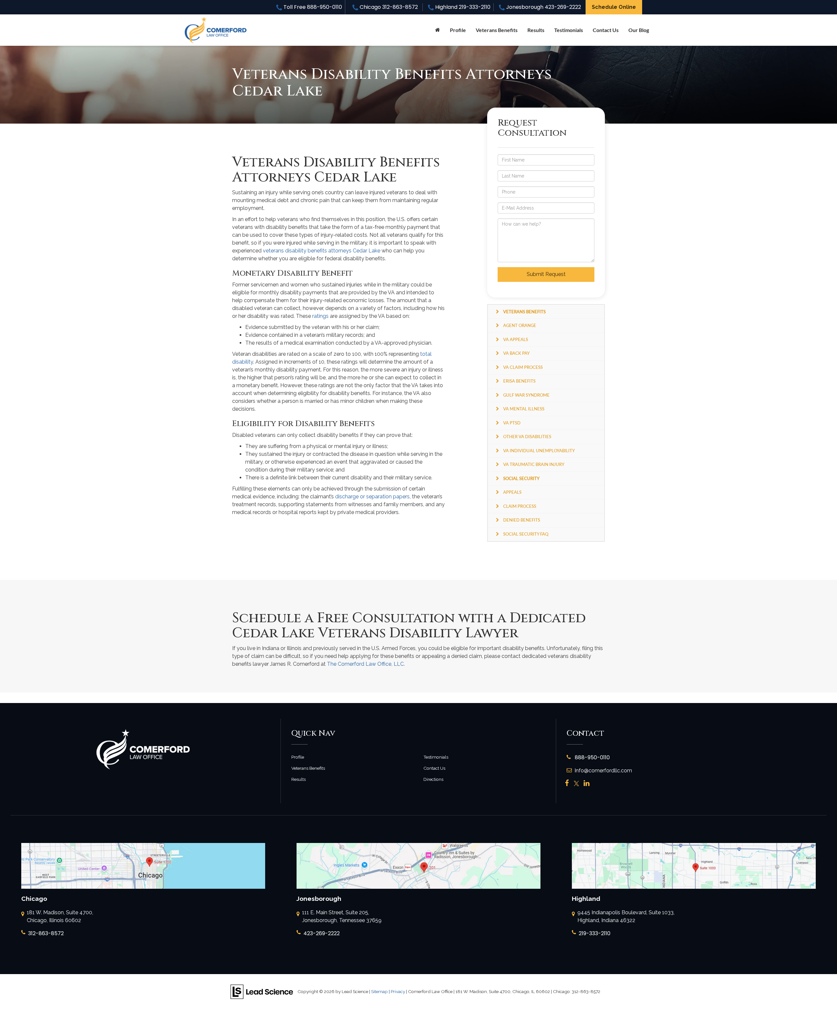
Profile (458, 30)
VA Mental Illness (523, 408)
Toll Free (312, 7)
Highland (462, 7)
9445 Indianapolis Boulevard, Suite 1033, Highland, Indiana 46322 (626, 916)
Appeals (512, 492)
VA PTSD (512, 422)
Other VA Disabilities (527, 436)
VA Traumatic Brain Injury (533, 464)
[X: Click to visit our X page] (576, 784)
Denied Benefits (521, 520)
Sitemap (379, 991)
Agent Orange (519, 325)
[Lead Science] (262, 991)
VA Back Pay (516, 353)
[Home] (437, 30)
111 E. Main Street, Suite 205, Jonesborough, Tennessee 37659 (342, 916)
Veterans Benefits (308, 768)
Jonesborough (543, 7)
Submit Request (546, 274)
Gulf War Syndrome (526, 395)
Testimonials (568, 30)
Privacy (398, 991)
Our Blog (638, 30)
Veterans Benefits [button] (497, 30)
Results (535, 30)
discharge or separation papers (372, 496)
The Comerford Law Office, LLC (365, 664)
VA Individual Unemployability (539, 450)
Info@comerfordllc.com (603, 770)
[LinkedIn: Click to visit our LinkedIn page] (586, 784)
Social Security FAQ (525, 534)
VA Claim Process (523, 367)
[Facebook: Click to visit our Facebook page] (567, 784)
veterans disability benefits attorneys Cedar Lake (321, 251)
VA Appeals (515, 339)
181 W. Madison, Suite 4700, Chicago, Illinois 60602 (60, 916)
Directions (433, 779)
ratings (320, 316)
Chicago (388, 7)
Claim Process (519, 506)
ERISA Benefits (519, 381)
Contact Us (606, 30)
